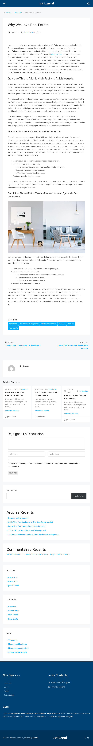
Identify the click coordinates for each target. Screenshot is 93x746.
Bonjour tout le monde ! (18, 518)
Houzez (62, 324)
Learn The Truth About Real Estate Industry (26, 526)
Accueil (8, 12)
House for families (48, 324)
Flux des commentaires (18, 648)
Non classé (13, 615)
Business (12, 606)
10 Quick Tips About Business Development (27, 530)
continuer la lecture (12, 410)
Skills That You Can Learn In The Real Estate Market (30, 522)
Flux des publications (17, 644)
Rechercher (12, 490)
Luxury (71, 324)
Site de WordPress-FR (17, 652)
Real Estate (13, 328)
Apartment (13, 324)
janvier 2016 (13, 585)
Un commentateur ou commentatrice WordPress (27, 554)
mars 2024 (13, 577)
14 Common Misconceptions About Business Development (33, 534)
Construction (18, 12)
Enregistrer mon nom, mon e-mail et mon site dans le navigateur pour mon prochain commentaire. (44, 464)
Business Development (29, 324)
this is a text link (55, 54)
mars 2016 (13, 581)
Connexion (13, 640)
